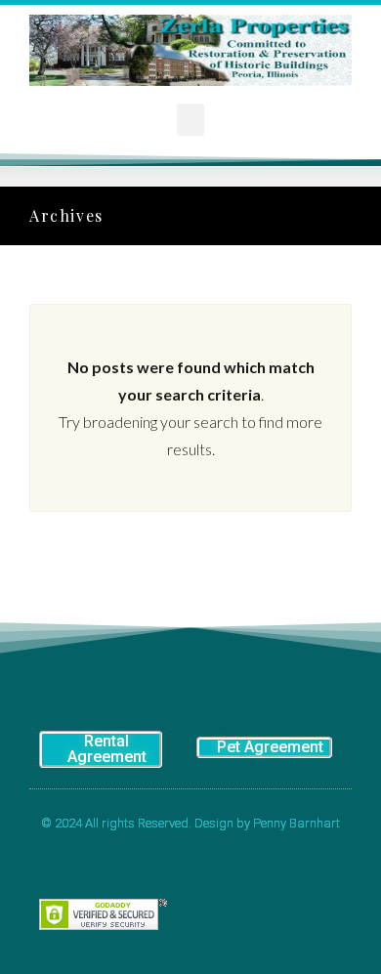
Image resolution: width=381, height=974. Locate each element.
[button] (190, 120)
